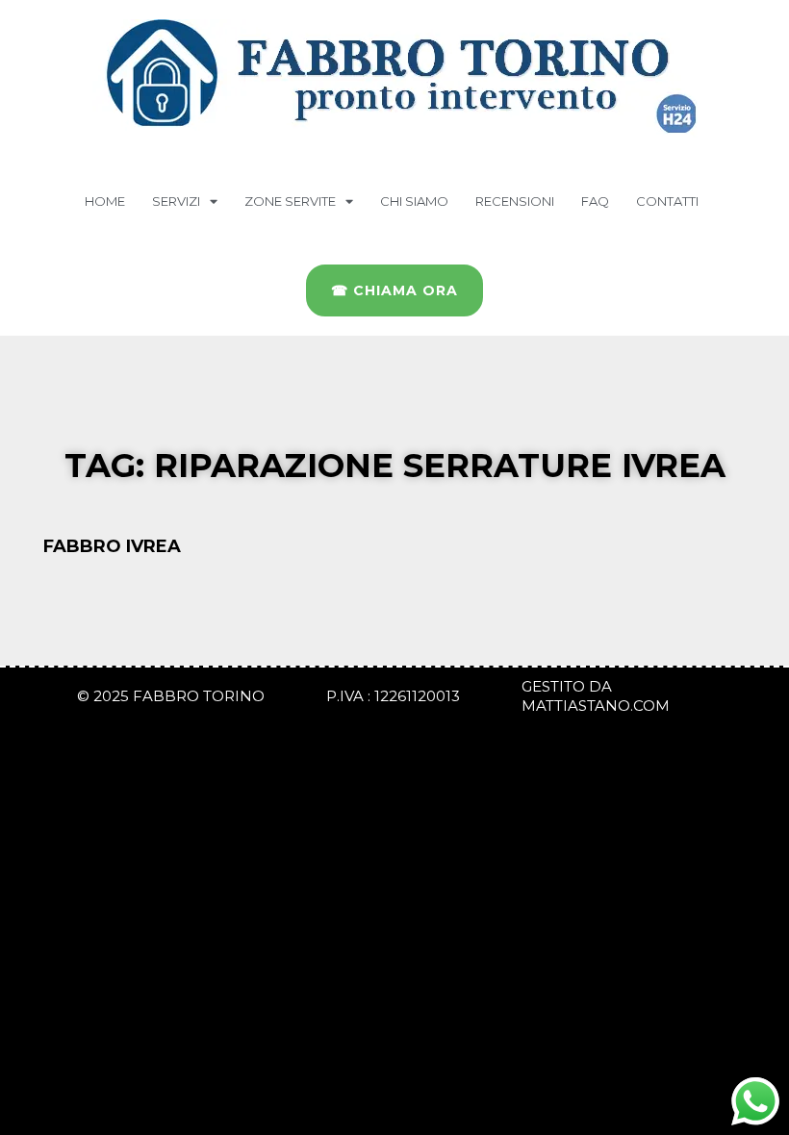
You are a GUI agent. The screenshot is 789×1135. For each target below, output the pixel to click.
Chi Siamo (414, 201)
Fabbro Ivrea (112, 546)
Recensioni (514, 201)
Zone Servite (290, 201)
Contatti (667, 201)
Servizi (176, 201)
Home (105, 201)
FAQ (595, 201)
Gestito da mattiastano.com (596, 696)
